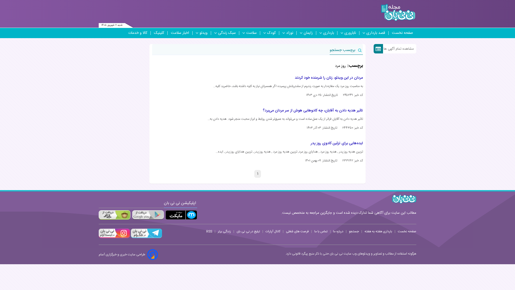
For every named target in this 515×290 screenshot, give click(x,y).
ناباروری (350, 33)
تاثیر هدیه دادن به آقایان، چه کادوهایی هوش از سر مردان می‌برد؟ (313, 111)
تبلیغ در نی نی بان (248, 231)
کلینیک (159, 33)
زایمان (308, 33)
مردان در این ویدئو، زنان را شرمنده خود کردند (329, 78)
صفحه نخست (402, 33)
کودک (271, 33)
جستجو (354, 231)
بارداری (328, 33)
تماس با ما (321, 231)
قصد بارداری (375, 33)
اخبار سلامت (180, 33)
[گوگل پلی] (148, 215)
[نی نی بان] (398, 12)
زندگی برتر (224, 231)
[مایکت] (181, 215)
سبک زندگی (227, 33)
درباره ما (338, 231)
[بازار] (114, 215)
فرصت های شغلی (297, 231)
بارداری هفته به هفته (378, 231)
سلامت (251, 33)
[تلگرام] (146, 237)
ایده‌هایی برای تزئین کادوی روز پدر (337, 143)
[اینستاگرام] (114, 237)
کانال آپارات (273, 231)
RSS (209, 231)
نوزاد (289, 33)
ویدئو (204, 33)
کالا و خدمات (137, 33)
